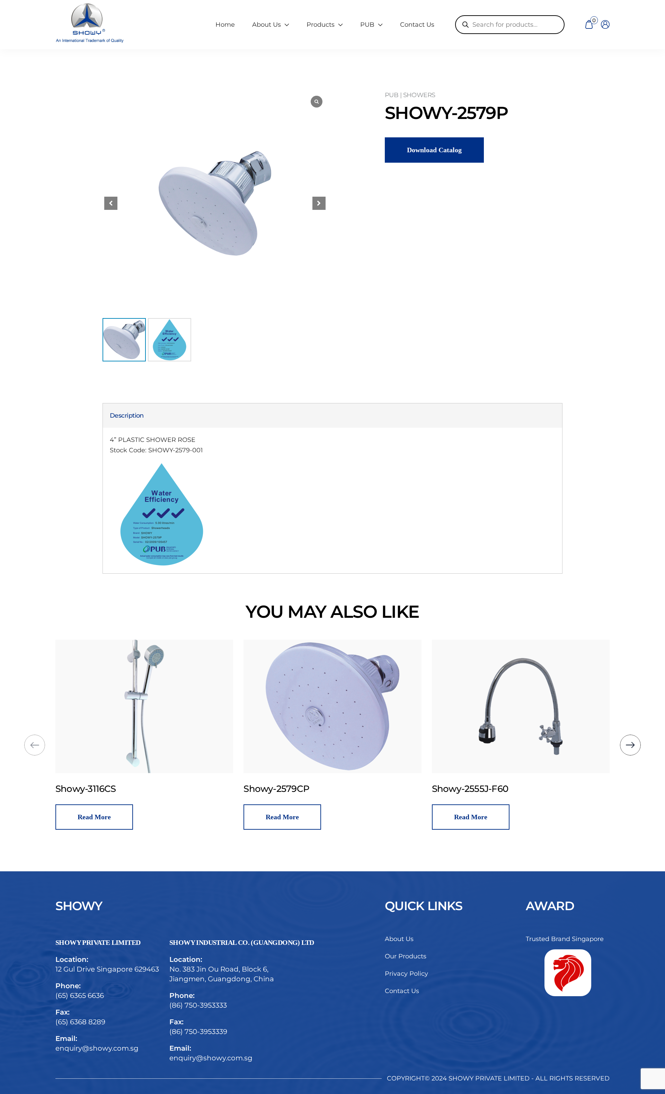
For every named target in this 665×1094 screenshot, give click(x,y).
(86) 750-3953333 (198, 1005)
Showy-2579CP (144, 788)
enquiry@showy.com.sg (97, 1048)
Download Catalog (434, 150)
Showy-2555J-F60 (337, 788)
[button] (319, 203)
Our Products (405, 956)
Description (127, 415)
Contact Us (417, 24)
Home (225, 24)
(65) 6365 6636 (79, 995)
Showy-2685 (514, 788)
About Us (399, 939)
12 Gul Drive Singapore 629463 (107, 969)
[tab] (127, 415)
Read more (149, 817)
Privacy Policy (406, 973)
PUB (367, 24)
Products (321, 24)
